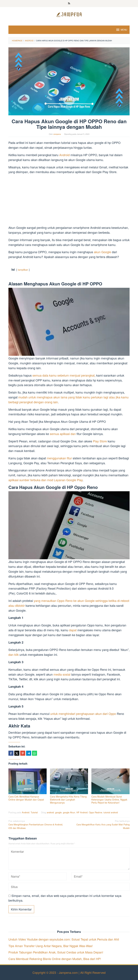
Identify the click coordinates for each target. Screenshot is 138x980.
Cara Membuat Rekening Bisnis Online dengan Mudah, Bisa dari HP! (54, 958)
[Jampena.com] (69, 14)
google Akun (69, 812)
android (50, 812)
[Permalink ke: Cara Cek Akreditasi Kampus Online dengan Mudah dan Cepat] (27, 781)
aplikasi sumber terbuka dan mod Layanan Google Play (45, 480)
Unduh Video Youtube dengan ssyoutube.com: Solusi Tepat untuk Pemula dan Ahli (63, 939)
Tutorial (34, 812)
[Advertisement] (69, 200)
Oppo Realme (95, 812)
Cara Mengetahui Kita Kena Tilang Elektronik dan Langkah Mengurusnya (68, 799)
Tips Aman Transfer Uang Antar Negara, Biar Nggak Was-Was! (50, 946)
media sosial (62, 674)
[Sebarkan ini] (10, 753)
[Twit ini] (16, 753)
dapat (73, 630)
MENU (124, 29)
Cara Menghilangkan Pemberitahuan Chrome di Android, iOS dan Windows (35, 824)
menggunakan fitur (59, 458)
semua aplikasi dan (63, 433)
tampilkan (23, 269)
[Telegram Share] (28, 753)
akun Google (102, 252)
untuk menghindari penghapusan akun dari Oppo (83, 713)
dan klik (13, 654)
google (58, 812)
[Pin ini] (22, 753)
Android (65, 155)
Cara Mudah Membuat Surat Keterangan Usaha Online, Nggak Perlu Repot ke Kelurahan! (109, 799)
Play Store (100, 441)
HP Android (82, 812)
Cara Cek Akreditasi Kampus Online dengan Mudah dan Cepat (26, 798)
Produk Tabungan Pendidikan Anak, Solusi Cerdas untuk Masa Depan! (55, 952)
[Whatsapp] (34, 753)
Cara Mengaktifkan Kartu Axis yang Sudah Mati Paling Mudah (103, 824)
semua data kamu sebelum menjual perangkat (63, 375)
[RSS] (69, 3)
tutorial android (111, 812)
